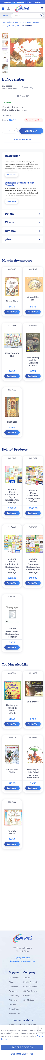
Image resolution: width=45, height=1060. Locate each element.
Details (9, 213)
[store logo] (22, 8)
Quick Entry (14, 995)
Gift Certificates (30, 991)
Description (12, 155)
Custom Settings (22, 1054)
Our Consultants (30, 986)
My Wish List (14, 1013)
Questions (13, 986)
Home (4, 22)
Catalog (26, 995)
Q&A (8, 239)
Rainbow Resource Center (22, 938)
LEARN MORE (39, 2)
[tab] (22, 155)
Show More (11, 175)
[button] (6, 43)
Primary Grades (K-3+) (11, 25)
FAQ (11, 982)
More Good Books (30, 22)
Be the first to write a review (14, 110)
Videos (9, 222)
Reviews (10, 230)
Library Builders (14, 22)
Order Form (14, 1009)
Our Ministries (29, 1000)
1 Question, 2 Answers (11, 107)
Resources (13, 991)
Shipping (13, 1000)
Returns (12, 1004)
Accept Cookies (22, 1047)
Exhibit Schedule (30, 982)
